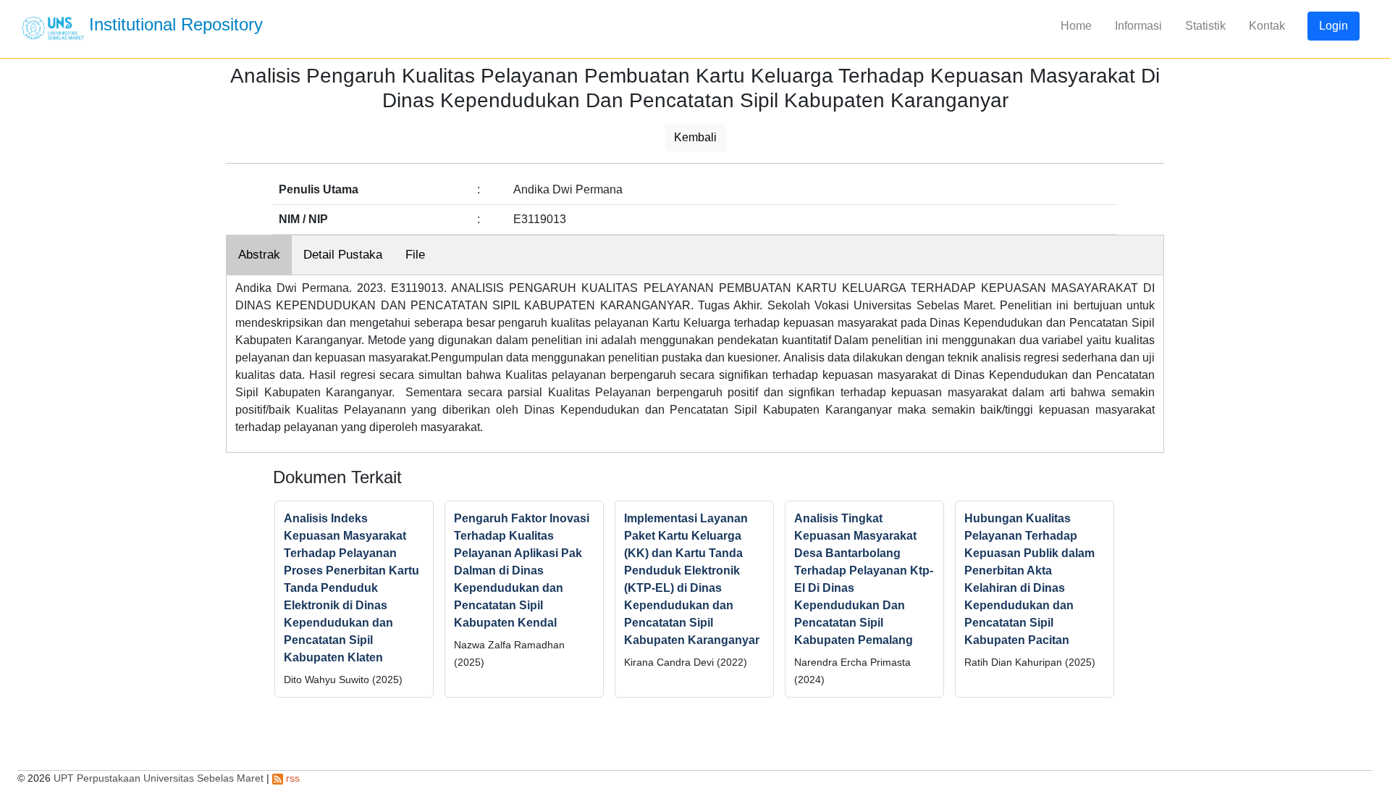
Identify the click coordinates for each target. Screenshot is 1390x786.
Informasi (1138, 26)
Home (1076, 26)
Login (1333, 26)
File (415, 255)
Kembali (695, 137)
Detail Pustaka (342, 255)
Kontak (1267, 26)
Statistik (1205, 26)
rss (291, 778)
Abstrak (259, 255)
